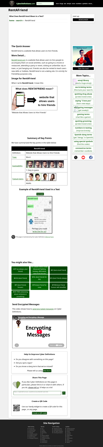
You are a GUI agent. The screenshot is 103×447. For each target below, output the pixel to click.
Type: (14, 157)
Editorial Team (49, 237)
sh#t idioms (44, 442)
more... (90, 3)
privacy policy (61, 445)
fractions (69, 434)
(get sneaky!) (83, 108)
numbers (79, 3)
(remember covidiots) (83, 149)
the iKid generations (58, 432)
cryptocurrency (45, 436)
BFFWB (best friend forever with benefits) (58, 286)
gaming (43, 431)
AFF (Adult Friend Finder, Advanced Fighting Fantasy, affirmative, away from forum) (39, 270)
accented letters (70, 430)
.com (25, 3)
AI (42, 434)
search (55, 445)
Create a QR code (39, 413)
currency (69, 432)
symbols (85, 3)
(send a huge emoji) (83, 81)
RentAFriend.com (18, 60)
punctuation (69, 441)
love (57, 3)
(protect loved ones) (83, 95)
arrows (68, 431)
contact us (50, 445)
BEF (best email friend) (58, 270)
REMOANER (83, 19)
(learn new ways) (83, 102)
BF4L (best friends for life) (39, 278)
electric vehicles (45, 435)
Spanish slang (32, 436)
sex (65, 3)
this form (47, 370)
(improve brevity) (83, 129)
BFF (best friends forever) (20, 286)
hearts (68, 436)
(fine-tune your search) (83, 88)
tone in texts (32, 431)
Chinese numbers (46, 438)
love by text (31, 428)
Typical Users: (18, 179)
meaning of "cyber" (58, 428)
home (11, 20)
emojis (69, 3)
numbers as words (33, 434)
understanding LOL (58, 430)
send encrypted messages (43, 309)
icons (73, 3)
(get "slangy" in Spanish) (83, 136)
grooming (44, 432)
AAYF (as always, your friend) (20, 270)
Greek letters (69, 435)
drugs (61, 3)
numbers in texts (33, 435)
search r (19, 20)
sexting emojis (32, 430)
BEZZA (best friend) (20, 278)
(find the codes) (83, 142)
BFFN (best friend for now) (39, 286)
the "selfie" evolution (58, 431)
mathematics (70, 438)
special (68, 442)
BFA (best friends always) (58, 278)
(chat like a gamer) (83, 115)
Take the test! (83, 68)
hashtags (31, 432)
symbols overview (71, 428)
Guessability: (17, 166)
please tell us (33, 387)
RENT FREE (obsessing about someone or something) (20, 294)
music (68, 439)
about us (45, 445)
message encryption (33, 438)
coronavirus (44, 441)
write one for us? (39, 231)
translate (40, 194)
